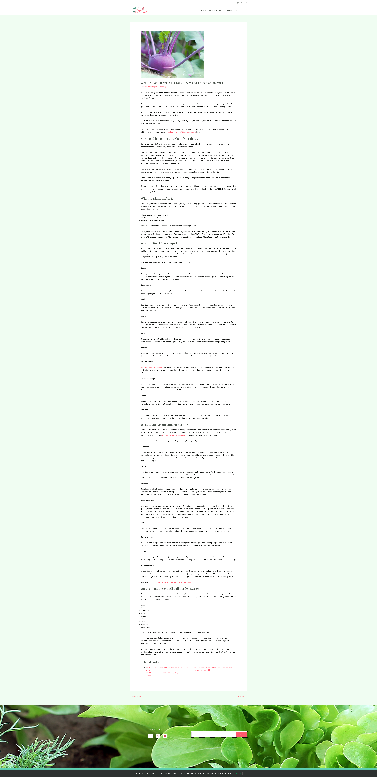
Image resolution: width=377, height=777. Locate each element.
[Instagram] (242, 3)
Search (219, 730)
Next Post (242, 696)
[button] (222, 10)
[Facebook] (238, 3)
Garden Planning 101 (149, 87)
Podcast (229, 10)
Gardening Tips (215, 10)
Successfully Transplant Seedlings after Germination (171, 582)
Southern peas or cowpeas (152, 367)
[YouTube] (246, 3)
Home (203, 10)
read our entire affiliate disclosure (181, 132)
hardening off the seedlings (174, 435)
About (238, 10)
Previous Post (136, 696)
